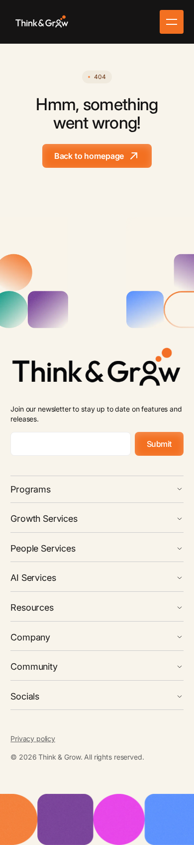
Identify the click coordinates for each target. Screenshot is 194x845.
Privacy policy (32, 738)
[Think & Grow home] (42, 22)
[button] (172, 22)
